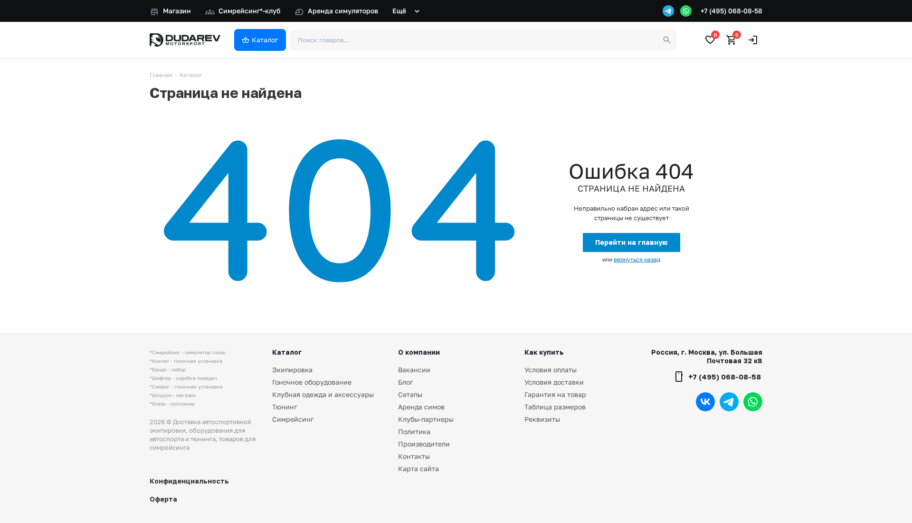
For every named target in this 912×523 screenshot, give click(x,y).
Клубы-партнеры (426, 419)
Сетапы (410, 394)
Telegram (729, 401)
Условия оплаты (550, 370)
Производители (424, 444)
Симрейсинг (293, 419)
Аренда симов (421, 407)
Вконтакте (705, 401)
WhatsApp (752, 401)
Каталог (287, 352)
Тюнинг (284, 407)
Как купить (544, 352)
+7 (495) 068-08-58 (731, 11)
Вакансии (414, 370)
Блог (405, 382)
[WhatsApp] (686, 11)
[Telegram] (668, 11)
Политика (414, 431)
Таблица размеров (555, 407)
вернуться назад (637, 259)
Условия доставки (554, 382)
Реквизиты (542, 419)
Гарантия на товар (555, 394)
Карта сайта (418, 469)
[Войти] (752, 39)
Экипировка (292, 370)
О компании (419, 352)
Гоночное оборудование (312, 382)
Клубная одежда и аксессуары (323, 394)
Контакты (414, 456)
